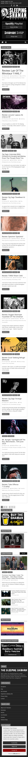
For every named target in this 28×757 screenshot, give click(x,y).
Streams (10, 572)
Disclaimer (3, 686)
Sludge (7, 77)
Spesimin (7, 240)
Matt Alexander (15, 318)
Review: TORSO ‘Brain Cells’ (12, 275)
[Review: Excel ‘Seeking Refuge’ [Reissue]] (14, 338)
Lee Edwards (15, 580)
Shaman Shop (4, 719)
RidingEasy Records (6, 162)
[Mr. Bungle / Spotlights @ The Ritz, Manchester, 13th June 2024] (14, 420)
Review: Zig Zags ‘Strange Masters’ (12, 399)
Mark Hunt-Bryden (18, 277)
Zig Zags (19, 162)
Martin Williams (14, 160)
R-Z (15, 150)
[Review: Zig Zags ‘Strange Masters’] (14, 379)
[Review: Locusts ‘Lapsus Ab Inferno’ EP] (14, 95)
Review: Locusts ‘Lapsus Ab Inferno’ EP (12, 116)
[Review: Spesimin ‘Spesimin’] (14, 217)
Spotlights (19, 447)
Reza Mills (14, 361)
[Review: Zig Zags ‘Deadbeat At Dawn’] (14, 178)
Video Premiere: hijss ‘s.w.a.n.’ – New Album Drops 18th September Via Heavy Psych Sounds (18, 601)
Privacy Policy (4, 696)
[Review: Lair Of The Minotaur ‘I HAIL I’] (14, 51)
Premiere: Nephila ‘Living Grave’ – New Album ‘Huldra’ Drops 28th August (18, 592)
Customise (14, 743)
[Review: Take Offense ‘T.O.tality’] (14, 465)
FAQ (2, 689)
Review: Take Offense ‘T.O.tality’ (10, 485)
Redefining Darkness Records (19, 320)
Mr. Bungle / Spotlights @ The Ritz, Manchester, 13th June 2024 (13, 441)
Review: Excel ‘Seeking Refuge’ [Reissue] (13, 358)
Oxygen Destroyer (9, 320)
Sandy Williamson (15, 76)
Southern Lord (5, 363)
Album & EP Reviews (7, 66)
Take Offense (11, 490)
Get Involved (4, 691)
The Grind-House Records (15, 77)
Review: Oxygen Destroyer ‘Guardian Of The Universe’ (12, 315)
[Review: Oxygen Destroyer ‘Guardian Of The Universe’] (14, 295)
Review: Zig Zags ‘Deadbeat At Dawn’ (13, 198)
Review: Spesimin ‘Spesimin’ (12, 236)
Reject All (14, 746)
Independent (4, 120)
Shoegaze (15, 447)
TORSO (19, 279)
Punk (21, 160)
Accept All (14, 750)
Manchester (4, 447)
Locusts (9, 120)
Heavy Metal (8, 279)
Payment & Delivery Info (7, 694)
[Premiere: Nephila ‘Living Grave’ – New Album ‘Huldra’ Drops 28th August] (6, 590)
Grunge (22, 361)
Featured (15, 66)
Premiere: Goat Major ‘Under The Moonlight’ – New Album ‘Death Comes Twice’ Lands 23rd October (13, 576)
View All (23, 553)
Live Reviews (11, 436)
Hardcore (22, 118)
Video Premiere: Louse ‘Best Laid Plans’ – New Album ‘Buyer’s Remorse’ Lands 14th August (18, 610)
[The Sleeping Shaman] (2, 42)
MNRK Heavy (4, 490)
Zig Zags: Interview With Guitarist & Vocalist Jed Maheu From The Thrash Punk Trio (14, 156)
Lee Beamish (15, 118)
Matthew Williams (16, 238)
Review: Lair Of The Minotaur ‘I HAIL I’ (12, 72)
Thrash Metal (14, 120)
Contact (3, 698)
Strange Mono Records (14, 240)
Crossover (22, 488)
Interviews (10, 150)
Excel (20, 361)
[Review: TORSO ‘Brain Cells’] (14, 256)
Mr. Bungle (10, 447)
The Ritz (23, 447)
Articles (2, 712)
